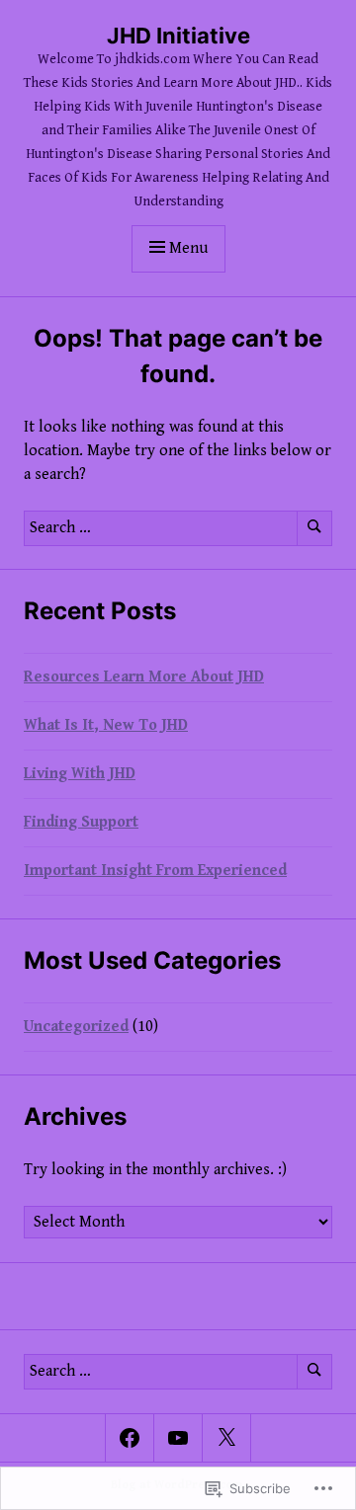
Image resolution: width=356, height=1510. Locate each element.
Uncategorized (76, 1026)
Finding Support (81, 822)
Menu (188, 248)
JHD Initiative (178, 35)
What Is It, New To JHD (106, 725)
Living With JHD (79, 773)
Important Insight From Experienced (155, 870)
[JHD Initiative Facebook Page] (129, 1438)
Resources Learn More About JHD (144, 677)
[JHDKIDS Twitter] (226, 1438)
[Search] (314, 528)
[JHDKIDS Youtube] (178, 1438)
